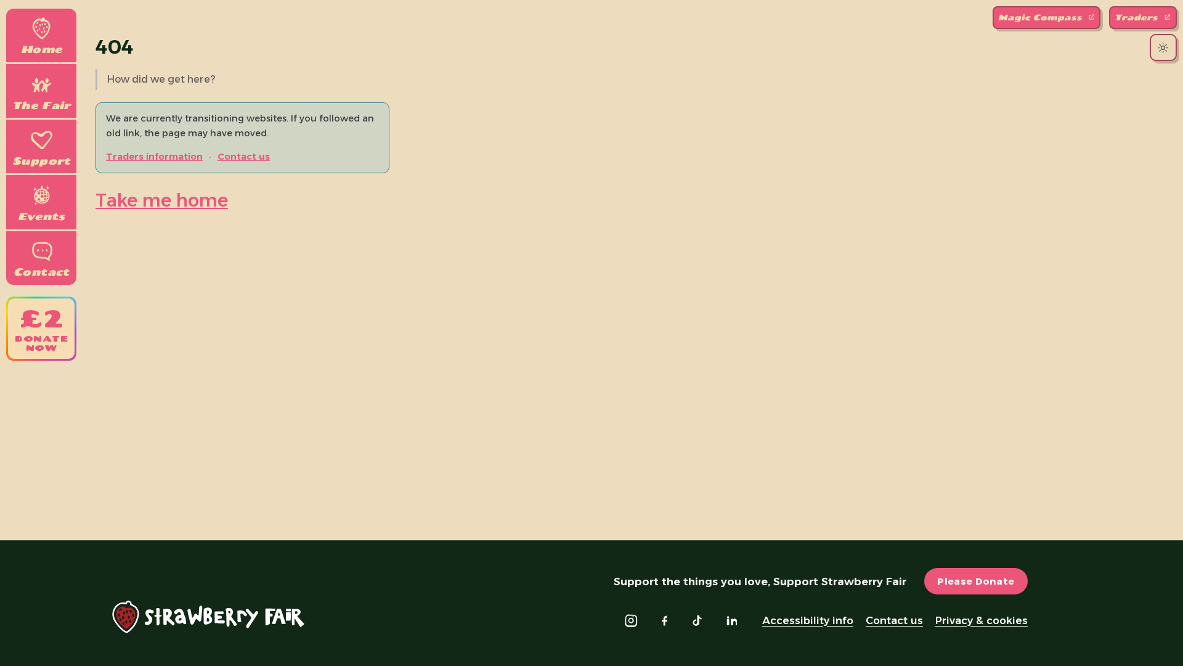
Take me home (162, 200)
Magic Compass (1041, 17)
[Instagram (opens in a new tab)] (630, 620)
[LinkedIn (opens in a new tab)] (731, 620)
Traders (1138, 17)
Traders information (154, 156)
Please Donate (975, 581)
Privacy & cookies (981, 620)
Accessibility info (807, 620)
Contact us (243, 156)
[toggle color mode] (1163, 47)
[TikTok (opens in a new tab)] (698, 620)
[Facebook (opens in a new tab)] (664, 620)
